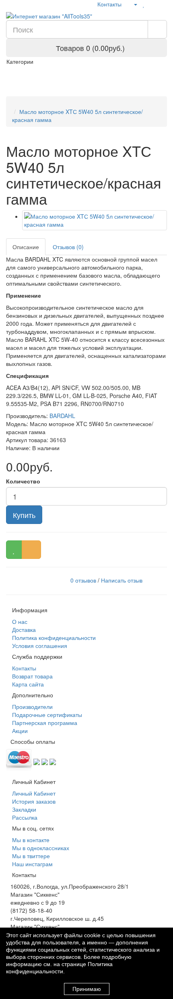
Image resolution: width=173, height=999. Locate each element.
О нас (18, 621)
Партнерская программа (43, 723)
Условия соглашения (38, 646)
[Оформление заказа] (163, 4)
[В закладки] (14, 549)
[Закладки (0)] (144, 4)
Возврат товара (31, 676)
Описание (25, 247)
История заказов (33, 801)
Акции (19, 731)
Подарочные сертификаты (46, 715)
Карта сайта (27, 684)
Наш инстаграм (31, 864)
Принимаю (86, 989)
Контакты (109, 4)
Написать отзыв (121, 580)
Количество (23, 481)
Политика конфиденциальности (53, 638)
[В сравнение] (31, 549)
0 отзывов (83, 580)
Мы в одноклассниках (39, 848)
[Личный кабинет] (132, 4)
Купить (24, 515)
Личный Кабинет (33, 793)
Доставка (23, 629)
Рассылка (23, 817)
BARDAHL (62, 416)
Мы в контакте (29, 840)
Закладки (23, 809)
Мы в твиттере (30, 856)
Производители (31, 707)
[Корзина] (152, 4)
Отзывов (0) (68, 247)
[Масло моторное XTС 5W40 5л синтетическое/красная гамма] (94, 220)
